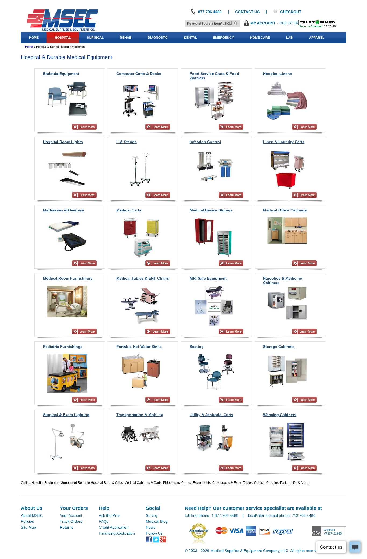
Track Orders (71, 521)
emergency (223, 37)
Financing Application (117, 533)
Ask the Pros (109, 515)
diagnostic (158, 37)
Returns (66, 527)
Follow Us (154, 533)
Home (29, 46)
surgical (95, 37)
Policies (27, 521)
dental (190, 37)
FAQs (103, 521)
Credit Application (113, 527)
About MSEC (32, 515)
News (150, 527)
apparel (316, 37)
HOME (34, 37)
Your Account (71, 515)
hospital (63, 37)
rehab (126, 37)
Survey (152, 515)
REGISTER (288, 23)
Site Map (28, 527)
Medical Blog (157, 521)
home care (260, 37)
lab (289, 37)
